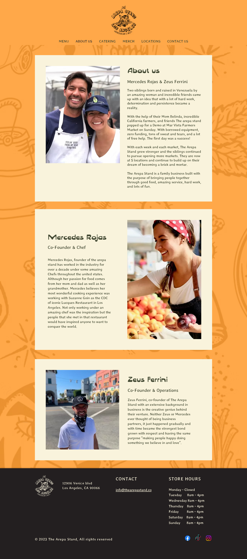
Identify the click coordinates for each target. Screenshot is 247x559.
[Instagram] (208, 538)
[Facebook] (187, 538)
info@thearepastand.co (134, 490)
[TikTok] (198, 538)
